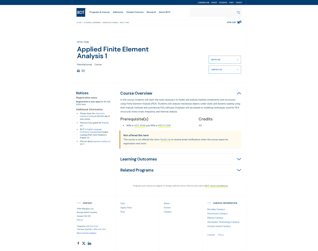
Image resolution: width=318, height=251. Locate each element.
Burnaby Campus (216, 209)
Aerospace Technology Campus (223, 221)
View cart (234, 22)
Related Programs (137, 170)
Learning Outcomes (138, 159)
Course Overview (136, 93)
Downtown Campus (217, 213)
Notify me (165, 139)
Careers (168, 211)
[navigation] (84, 12)
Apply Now (126, 207)
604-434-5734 (92, 226)
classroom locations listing (92, 115)
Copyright (211, 235)
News (167, 203)
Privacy (221, 235)
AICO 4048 (139, 125)
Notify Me (215, 60)
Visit (122, 203)
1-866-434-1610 (99, 229)
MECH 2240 (164, 125)
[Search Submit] (238, 12)
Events (167, 207)
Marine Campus (215, 217)
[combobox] (216, 12)
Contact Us (216, 70)
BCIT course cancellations (216, 186)
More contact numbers (86, 233)
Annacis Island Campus (219, 226)
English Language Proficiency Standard (91, 130)
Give (122, 211)
